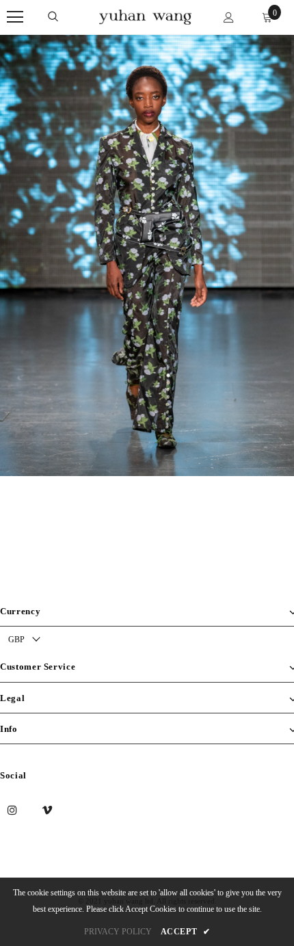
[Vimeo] (47, 809)
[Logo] (145, 16)
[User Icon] (229, 17)
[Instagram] (12, 809)
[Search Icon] (53, 17)
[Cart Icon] (267, 17)
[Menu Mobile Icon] (15, 17)
